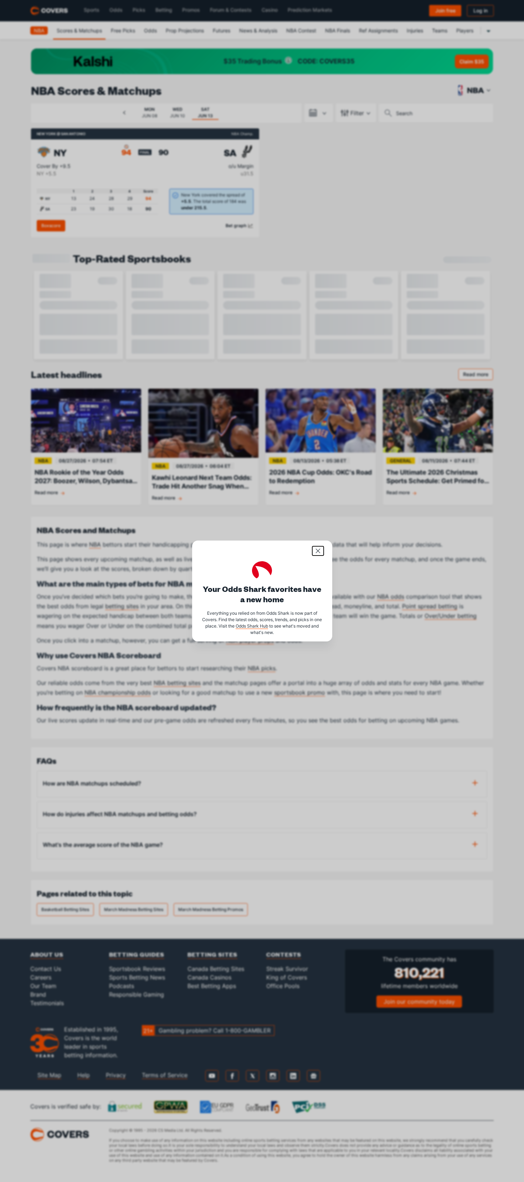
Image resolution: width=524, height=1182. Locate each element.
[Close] (318, 551)
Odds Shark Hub (252, 626)
